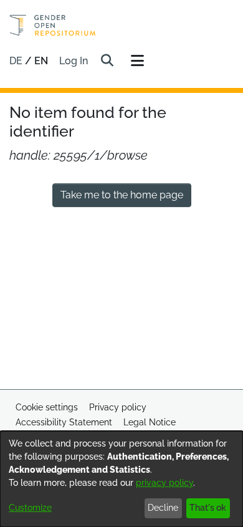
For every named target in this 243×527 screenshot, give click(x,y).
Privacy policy (117, 407)
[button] (107, 61)
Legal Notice (149, 422)
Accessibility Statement (64, 422)
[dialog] (121, 479)
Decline (163, 508)
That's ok (207, 508)
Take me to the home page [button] (121, 195)
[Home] (52, 25)
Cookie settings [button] (47, 407)
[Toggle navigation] (137, 61)
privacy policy (164, 483)
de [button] (17, 61)
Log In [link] (74, 61)
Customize (30, 508)
